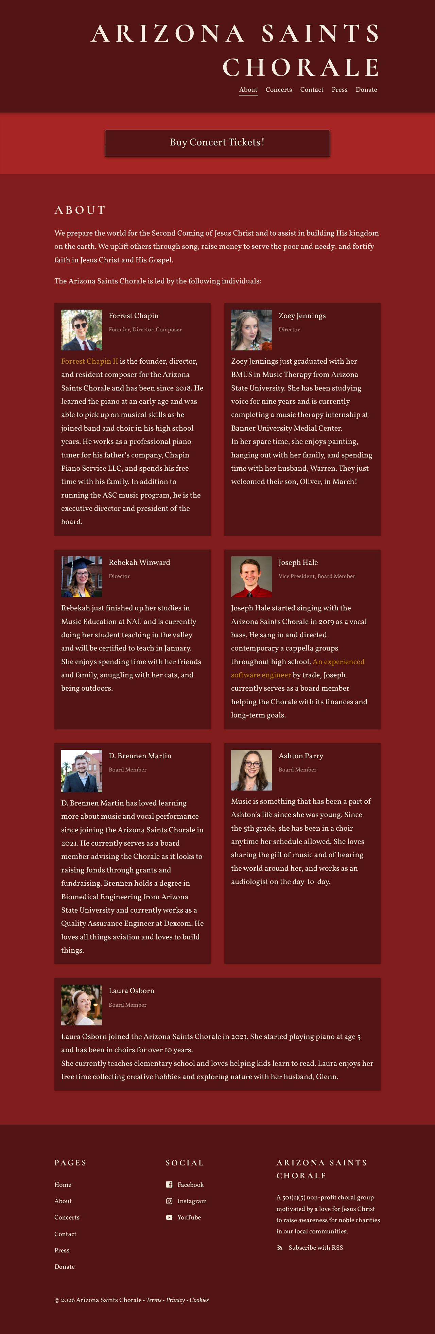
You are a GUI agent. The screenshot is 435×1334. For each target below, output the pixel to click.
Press (340, 90)
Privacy (175, 1300)
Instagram (191, 1201)
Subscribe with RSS (315, 1248)
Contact (312, 90)
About (248, 90)
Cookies (199, 1300)
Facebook (190, 1185)
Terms (153, 1300)
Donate (366, 90)
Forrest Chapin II (89, 362)
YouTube (188, 1218)
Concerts (279, 90)
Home (62, 1185)
